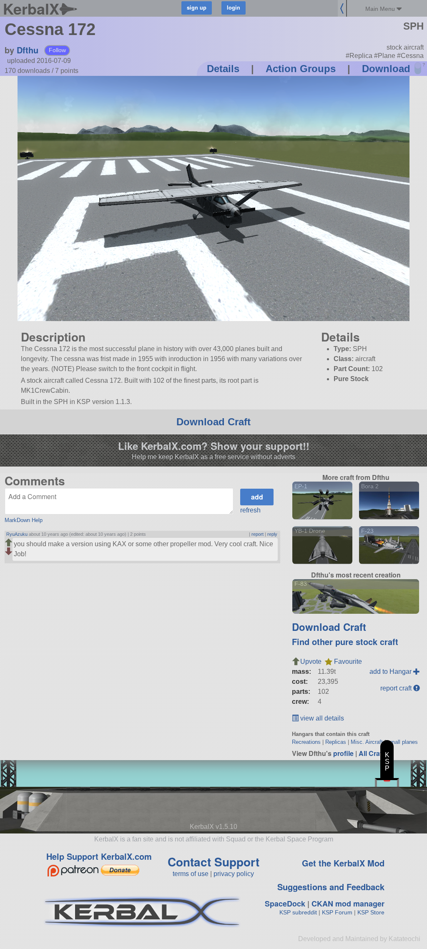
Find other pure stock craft (345, 641)
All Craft (371, 753)
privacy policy (234, 873)
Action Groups (301, 68)
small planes (402, 742)
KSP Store (370, 912)
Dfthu (27, 50)
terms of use (190, 873)
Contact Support (213, 861)
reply (272, 534)
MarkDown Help (24, 520)
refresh (250, 510)
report (257, 534)
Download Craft (213, 421)
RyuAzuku (17, 534)
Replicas (335, 742)
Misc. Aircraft (367, 742)
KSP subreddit (298, 912)
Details (223, 68)
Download (386, 68)
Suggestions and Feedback (330, 887)
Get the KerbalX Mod (343, 863)
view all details (321, 718)
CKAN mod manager (347, 903)
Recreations (306, 742)
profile (343, 753)
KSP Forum (337, 912)
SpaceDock (285, 903)
